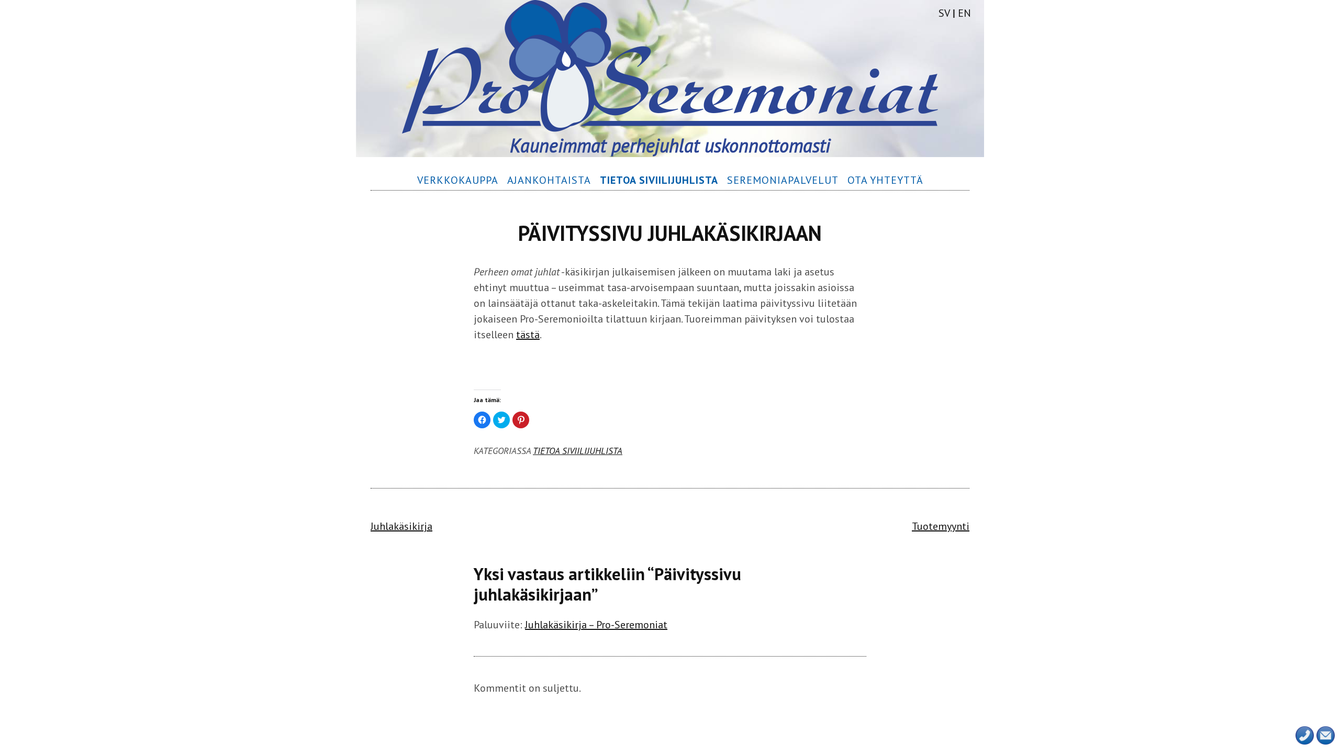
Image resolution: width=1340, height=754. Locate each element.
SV (944, 13)
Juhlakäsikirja (401, 526)
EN (964, 13)
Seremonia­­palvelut (783, 180)
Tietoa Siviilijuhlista (577, 451)
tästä (528, 334)
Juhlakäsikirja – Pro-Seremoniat (596, 624)
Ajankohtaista (549, 180)
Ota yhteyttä (885, 180)
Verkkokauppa (457, 180)
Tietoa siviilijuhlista (659, 180)
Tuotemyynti (940, 526)
